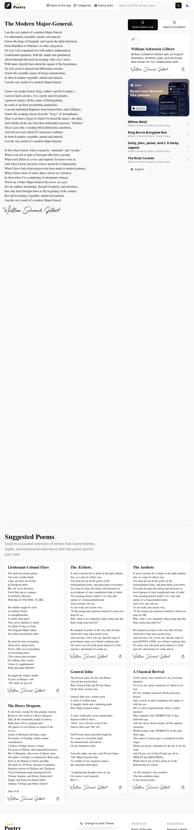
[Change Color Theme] (187, 5)
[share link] (183, 69)
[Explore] (178, 5)
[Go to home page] (15, 5)
